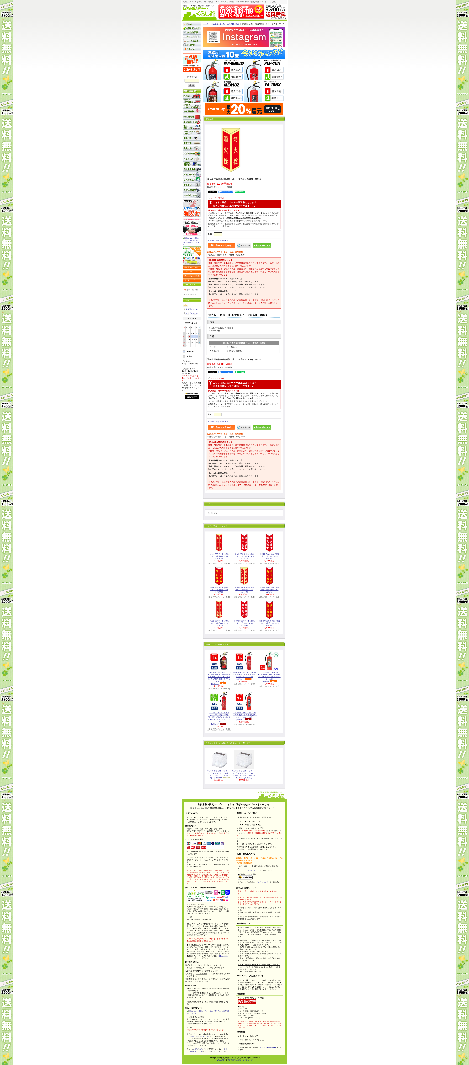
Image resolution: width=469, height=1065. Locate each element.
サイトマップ (189, 280)
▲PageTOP (221, 1060)
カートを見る (192, 41)
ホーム (205, 24)
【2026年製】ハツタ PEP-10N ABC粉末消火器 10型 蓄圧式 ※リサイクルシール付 (244, 675)
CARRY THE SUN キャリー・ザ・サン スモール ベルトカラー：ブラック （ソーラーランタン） (219, 774)
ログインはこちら (192, 313)
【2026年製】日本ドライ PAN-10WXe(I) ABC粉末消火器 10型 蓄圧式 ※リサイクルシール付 (269, 676)
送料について (253, 870)
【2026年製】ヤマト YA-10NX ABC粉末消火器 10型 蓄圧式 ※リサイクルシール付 (245, 716)
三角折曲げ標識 (233, 24)
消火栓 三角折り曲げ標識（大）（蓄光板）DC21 (219, 556)
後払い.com (223, 956)
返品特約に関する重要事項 (218, 240)
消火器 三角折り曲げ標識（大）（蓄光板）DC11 (219, 623)
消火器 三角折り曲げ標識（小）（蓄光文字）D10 (219, 590)
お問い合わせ (192, 36)
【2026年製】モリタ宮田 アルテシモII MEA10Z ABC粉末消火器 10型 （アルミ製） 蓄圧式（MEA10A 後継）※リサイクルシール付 (219, 678)
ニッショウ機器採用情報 (267, 1047)
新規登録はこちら (192, 309)
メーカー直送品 (217, 198)
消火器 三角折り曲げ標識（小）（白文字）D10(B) (269, 556)
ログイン (192, 49)
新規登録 (192, 45)
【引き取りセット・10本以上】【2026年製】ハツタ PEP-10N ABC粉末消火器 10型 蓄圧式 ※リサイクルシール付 (219, 718)
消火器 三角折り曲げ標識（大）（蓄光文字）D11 (269, 590)
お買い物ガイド (192, 28)
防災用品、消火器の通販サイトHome (192, 24)
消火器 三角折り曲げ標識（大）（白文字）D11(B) (244, 556)
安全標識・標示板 (218, 24)
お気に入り (188, 272)
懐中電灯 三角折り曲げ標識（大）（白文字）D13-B (244, 623)
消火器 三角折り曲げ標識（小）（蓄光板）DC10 (244, 590)
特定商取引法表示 (191, 267)
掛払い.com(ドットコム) (199, 1036)
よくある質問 (192, 32)
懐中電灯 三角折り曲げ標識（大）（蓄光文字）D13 (269, 623)
